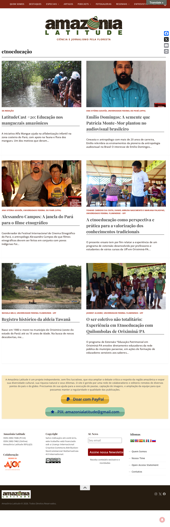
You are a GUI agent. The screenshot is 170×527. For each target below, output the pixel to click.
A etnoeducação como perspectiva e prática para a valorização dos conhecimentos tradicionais (120, 225)
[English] (137, 441)
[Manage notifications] (162, 519)
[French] (150, 441)
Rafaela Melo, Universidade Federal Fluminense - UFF (29, 313)
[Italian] (145, 441)
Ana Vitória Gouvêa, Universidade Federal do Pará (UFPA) (116, 110)
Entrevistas (141, 4)
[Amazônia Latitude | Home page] (84, 25)
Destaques (35, 4)
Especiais (51, 4)
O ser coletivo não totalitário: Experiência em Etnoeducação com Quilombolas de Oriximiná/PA (119, 325)
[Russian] (154, 441)
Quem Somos (17, 4)
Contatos (137, 471)
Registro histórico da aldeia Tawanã (36, 319)
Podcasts (83, 4)
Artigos (68, 4)
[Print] (166, 51)
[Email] (166, 45)
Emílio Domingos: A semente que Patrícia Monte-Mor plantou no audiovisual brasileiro (118, 123)
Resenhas (121, 4)
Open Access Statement (145, 465)
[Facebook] (166, 33)
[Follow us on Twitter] (160, 494)
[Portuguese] (132, 441)
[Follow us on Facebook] (164, 494)
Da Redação (8, 110)
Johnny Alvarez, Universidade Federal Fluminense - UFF (114, 313)
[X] (166, 39)
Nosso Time (138, 458)
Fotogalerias (104, 4)
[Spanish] (141, 441)
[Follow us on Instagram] (155, 494)
